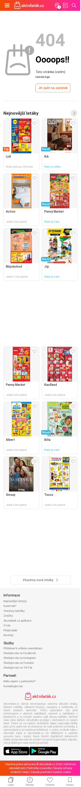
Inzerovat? (9, 606)
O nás (7, 625)
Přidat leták (10, 630)
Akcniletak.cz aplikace (17, 620)
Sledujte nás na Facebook (19, 653)
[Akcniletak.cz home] (29, 5)
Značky (8, 615)
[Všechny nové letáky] (74, 113)
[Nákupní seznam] (65, 5)
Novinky (8, 635)
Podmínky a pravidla (39, 768)
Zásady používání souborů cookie (51, 772)
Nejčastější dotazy (15, 601)
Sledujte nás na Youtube (18, 662)
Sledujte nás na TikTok (17, 667)
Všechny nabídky (14, 610)
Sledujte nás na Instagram (19, 657)
